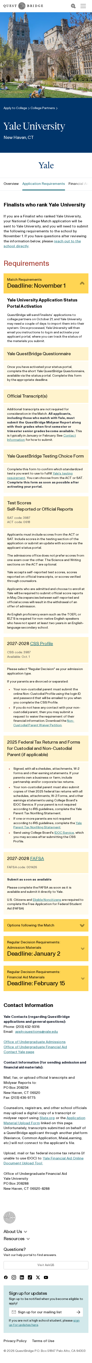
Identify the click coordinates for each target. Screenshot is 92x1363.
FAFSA (37, 858)
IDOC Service (64, 832)
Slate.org (47, 1118)
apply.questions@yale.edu (36, 1031)
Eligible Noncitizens (47, 899)
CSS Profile (41, 643)
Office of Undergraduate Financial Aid (35, 1047)
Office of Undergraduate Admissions (35, 1042)
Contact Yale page (19, 1052)
